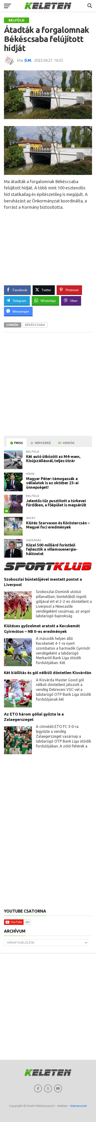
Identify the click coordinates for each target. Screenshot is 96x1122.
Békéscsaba (35, 324)
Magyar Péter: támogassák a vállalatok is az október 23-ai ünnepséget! (52, 482)
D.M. (28, 60)
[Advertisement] (50, 246)
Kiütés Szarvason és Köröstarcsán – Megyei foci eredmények (57, 525)
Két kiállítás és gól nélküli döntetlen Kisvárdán (47, 672)
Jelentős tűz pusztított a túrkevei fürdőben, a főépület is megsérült (56, 502)
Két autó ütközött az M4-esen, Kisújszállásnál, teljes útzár (53, 458)
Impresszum (78, 1105)
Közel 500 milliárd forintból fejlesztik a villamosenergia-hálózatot (51, 549)
